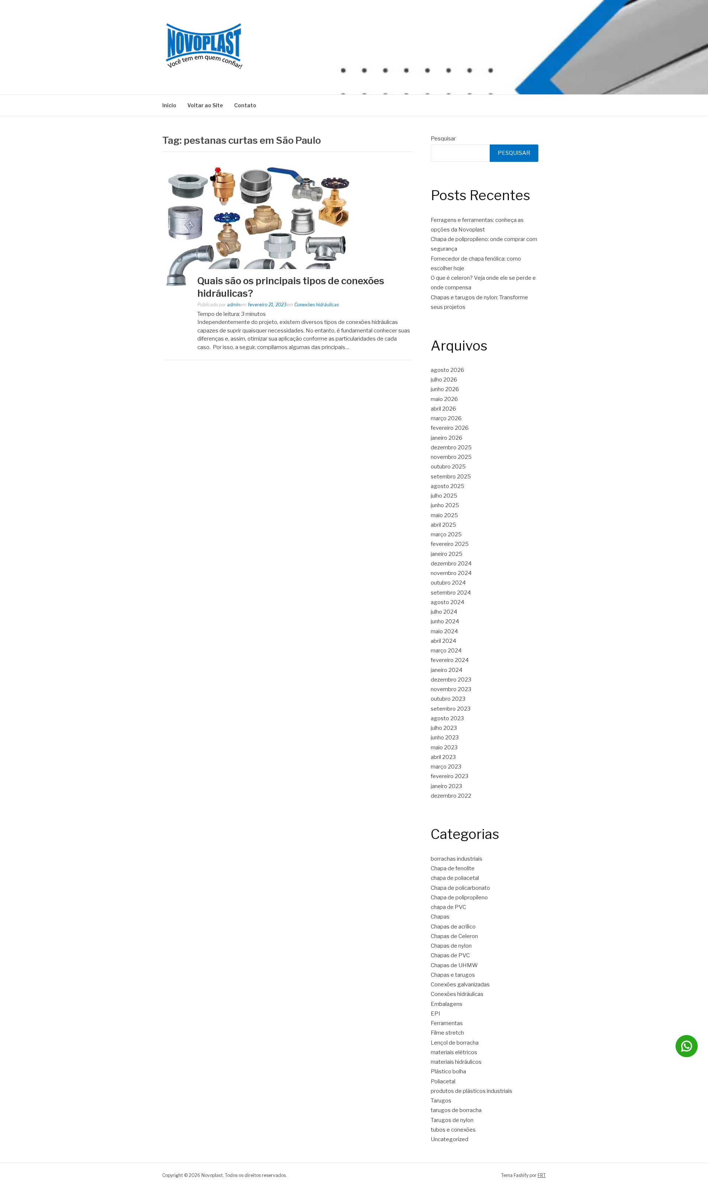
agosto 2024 (447, 602)
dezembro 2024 (451, 563)
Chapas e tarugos (453, 975)
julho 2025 (444, 495)
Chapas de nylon (451, 946)
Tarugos (441, 1100)
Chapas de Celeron (454, 936)
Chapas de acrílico (453, 926)
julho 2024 (444, 612)
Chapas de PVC (450, 955)
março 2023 (446, 766)
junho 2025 (445, 505)
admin (233, 304)
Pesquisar (443, 138)
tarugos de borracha (456, 1110)
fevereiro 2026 (450, 428)
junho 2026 (445, 389)
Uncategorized (449, 1139)
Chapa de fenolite (453, 868)
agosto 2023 (447, 718)
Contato (245, 105)
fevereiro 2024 (450, 660)
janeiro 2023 (446, 786)
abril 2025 (443, 525)
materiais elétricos (454, 1052)
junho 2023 (445, 737)
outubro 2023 (448, 699)
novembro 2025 (451, 457)
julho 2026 (444, 379)
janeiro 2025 (446, 554)
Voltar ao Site (205, 105)
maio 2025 (444, 515)
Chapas (440, 916)
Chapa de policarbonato (460, 888)
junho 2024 (445, 621)
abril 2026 (443, 408)
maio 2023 (444, 747)
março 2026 (446, 418)
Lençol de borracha (455, 1042)
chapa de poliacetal (455, 878)
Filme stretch (447, 1033)
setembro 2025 (451, 476)
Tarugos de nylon (452, 1120)
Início (169, 105)
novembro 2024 (451, 573)
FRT (542, 1175)
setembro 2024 (451, 592)
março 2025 (446, 534)
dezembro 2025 (451, 447)
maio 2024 (444, 631)
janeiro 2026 (446, 438)
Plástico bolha (448, 1071)
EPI (435, 1013)
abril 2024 (443, 641)
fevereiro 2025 (450, 544)
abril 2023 (443, 757)
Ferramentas (447, 1023)
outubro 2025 (448, 466)
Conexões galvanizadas (460, 984)
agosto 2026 (447, 370)
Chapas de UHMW (454, 965)
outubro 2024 (448, 582)
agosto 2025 (447, 486)
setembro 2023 (451, 709)
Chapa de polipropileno (459, 897)
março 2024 (446, 650)
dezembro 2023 (451, 679)
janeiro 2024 (446, 670)
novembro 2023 (451, 689)
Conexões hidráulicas (316, 304)
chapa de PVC (448, 907)
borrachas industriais (456, 859)
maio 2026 (444, 399)
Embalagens (446, 1004)
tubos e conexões (453, 1129)
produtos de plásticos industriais (471, 1091)
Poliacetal (443, 1081)
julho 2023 (444, 728)
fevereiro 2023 (449, 776)
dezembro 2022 (451, 795)
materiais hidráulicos (456, 1062)
